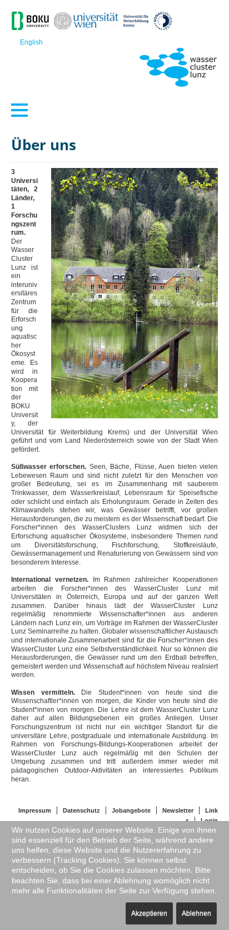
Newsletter (177, 810)
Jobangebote (131, 810)
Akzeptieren (149, 913)
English (31, 42)
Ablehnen (196, 913)
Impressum (34, 810)
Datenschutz (81, 810)
